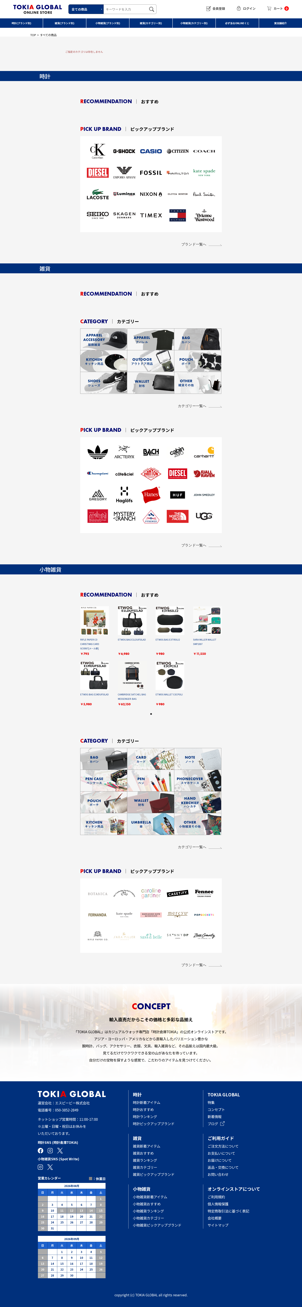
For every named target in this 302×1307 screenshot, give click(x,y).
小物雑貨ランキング (148, 1210)
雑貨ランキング (145, 1160)
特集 (211, 1102)
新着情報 (214, 1116)
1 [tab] (151, 714)
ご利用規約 (216, 1196)
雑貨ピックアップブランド (153, 1174)
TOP (33, 35)
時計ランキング (145, 1116)
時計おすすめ (143, 1109)
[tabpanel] (151, 659)
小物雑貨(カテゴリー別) (194, 23)
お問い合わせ (218, 1174)
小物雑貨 (142, 1189)
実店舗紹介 (280, 23)
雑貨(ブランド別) (64, 23)
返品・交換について (223, 1167)
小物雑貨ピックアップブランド (157, 1225)
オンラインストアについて (234, 1189)
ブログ (213, 1123)
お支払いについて (221, 1153)
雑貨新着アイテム (146, 1146)
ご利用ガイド (221, 1138)
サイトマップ (218, 1225)
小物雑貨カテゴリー (148, 1217)
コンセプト (216, 1109)
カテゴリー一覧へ (192, 406)
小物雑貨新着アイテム (150, 1196)
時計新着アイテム (146, 1102)
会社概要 (214, 1217)
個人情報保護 (218, 1203)
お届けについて (223, 1160)
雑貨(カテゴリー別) (151, 23)
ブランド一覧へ (193, 244)
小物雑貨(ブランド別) (107, 23)
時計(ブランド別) (21, 23)
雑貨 (137, 1138)
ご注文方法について (223, 1146)
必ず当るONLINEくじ (237, 23)
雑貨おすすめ (143, 1153)
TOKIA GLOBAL (224, 1094)
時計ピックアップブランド (153, 1123)
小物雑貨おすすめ (147, 1203)
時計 (137, 1094)
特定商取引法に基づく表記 (228, 1210)
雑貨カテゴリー (145, 1167)
